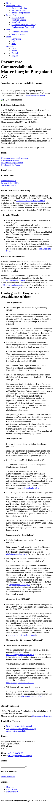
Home (8, 3)
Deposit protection (19, 8)
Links (14, 41)
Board (14, 51)
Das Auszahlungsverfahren (12, 163)
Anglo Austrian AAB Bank (23, 27)
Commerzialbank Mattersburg (24, 24)
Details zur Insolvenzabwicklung (14, 158)
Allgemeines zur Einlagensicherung (21, 728)
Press (14, 43)
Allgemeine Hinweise (10, 160)
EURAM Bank (18, 17)
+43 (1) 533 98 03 (15, 753)
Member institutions (20, 32)
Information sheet (19, 10)
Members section (19, 34)
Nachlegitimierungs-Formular (13, 280)
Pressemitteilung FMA (10, 183)
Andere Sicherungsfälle (16, 731)
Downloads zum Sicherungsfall (19, 726)
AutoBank (16, 22)
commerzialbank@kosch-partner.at (30, 200)
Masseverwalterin (8, 185)
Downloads (16, 39)
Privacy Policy (12, 792)
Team (14, 48)
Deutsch (15, 53)
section (8, 777)
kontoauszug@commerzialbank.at (20, 654)
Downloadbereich (8, 180)
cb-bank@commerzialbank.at (33, 696)
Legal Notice (11, 789)
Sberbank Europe (19, 20)
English (15, 55)
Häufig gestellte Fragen (10, 165)
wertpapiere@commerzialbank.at (20, 682)
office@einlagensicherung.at (20, 755)
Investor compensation (21, 13)
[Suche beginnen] (26, 766)
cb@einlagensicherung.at (34, 95)
